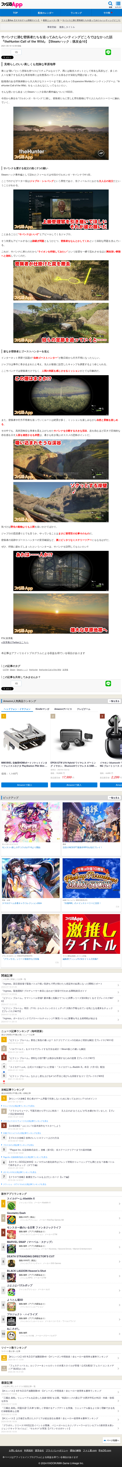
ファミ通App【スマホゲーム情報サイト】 (20, 20)
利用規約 (28, 1450)
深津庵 (65, 669)
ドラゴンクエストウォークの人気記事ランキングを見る (25, 1121)
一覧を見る (114, 701)
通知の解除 (75, 1450)
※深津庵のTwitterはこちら (15, 642)
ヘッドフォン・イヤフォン (17, 708)
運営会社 (39, 1450)
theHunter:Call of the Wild (50, 669)
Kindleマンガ (42, 708)
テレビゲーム (83, 708)
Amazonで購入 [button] (24, 784)
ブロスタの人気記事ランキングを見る (18, 1145)
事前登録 (51, 26)
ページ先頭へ (113, 1440)
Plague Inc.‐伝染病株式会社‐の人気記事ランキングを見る (25, 1157)
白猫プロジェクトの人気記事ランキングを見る (22, 1133)
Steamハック (22, 669)
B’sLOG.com (105, 1450)
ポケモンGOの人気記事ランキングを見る (19, 1172)
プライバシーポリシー (57, 1450)
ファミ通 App (12, 5)
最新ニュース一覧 (51, 20)
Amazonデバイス (63, 708)
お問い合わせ (15, 1450)
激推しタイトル (67, 26)
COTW (6, 669)
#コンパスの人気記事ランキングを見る (18, 1106)
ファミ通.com (90, 1450)
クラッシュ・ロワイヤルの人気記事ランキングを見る (24, 1184)
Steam (12, 669)
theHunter (33, 669)
